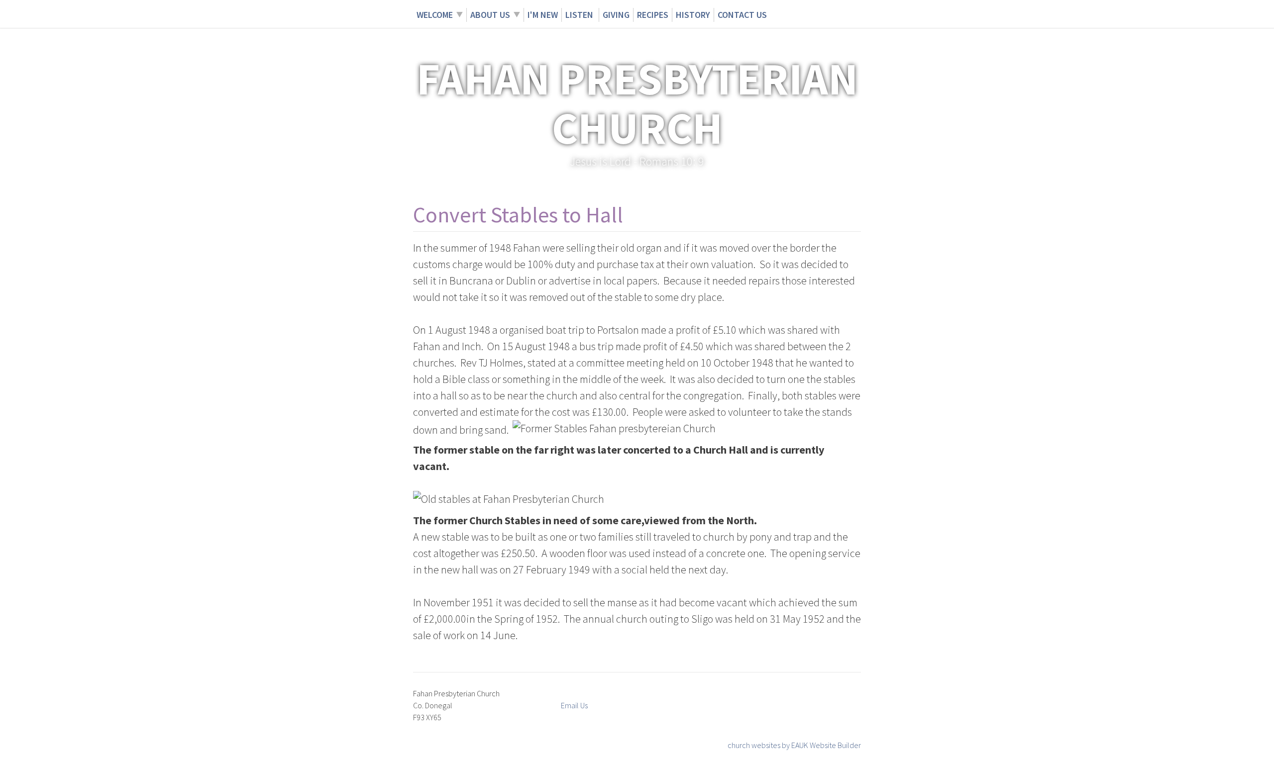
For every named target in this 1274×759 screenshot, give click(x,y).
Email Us (574, 705)
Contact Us (742, 14)
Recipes (652, 14)
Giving (616, 14)
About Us (490, 14)
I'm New (543, 14)
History (693, 14)
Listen (580, 14)
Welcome (435, 14)
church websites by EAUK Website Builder (794, 745)
